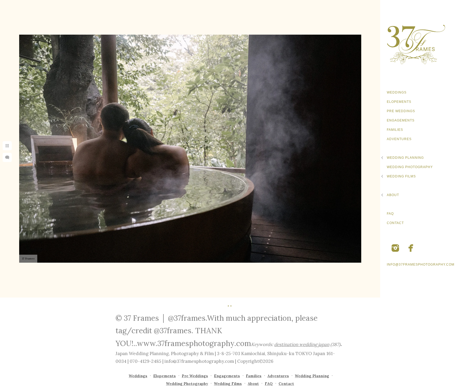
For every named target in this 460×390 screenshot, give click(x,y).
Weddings (396, 92)
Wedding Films (401, 176)
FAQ (390, 214)
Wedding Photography (410, 167)
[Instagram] (395, 248)
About (393, 195)
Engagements (400, 120)
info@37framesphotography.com (420, 264)
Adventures (399, 139)
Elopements (399, 102)
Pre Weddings (401, 111)
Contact (395, 223)
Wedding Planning (405, 158)
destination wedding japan (301, 344)
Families (395, 130)
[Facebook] (411, 248)
